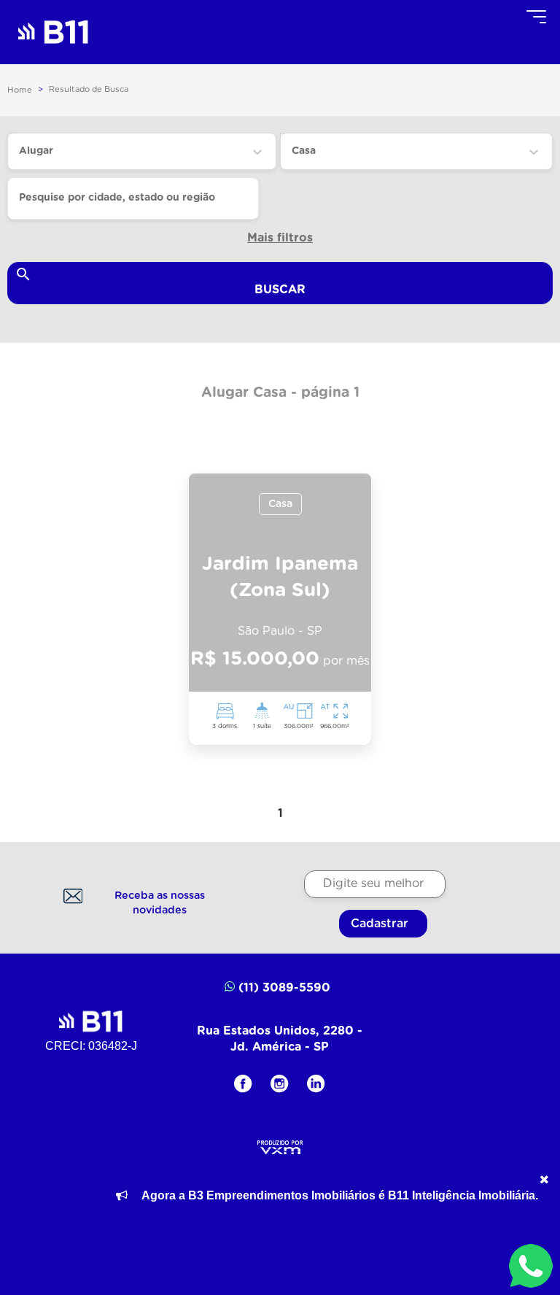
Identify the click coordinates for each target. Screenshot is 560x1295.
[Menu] (536, 16)
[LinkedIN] (316, 1083)
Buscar (280, 289)
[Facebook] (243, 1083)
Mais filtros (280, 238)
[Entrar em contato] (531, 1266)
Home (19, 90)
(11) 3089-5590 (284, 988)
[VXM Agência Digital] (280, 1146)
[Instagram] (279, 1083)
